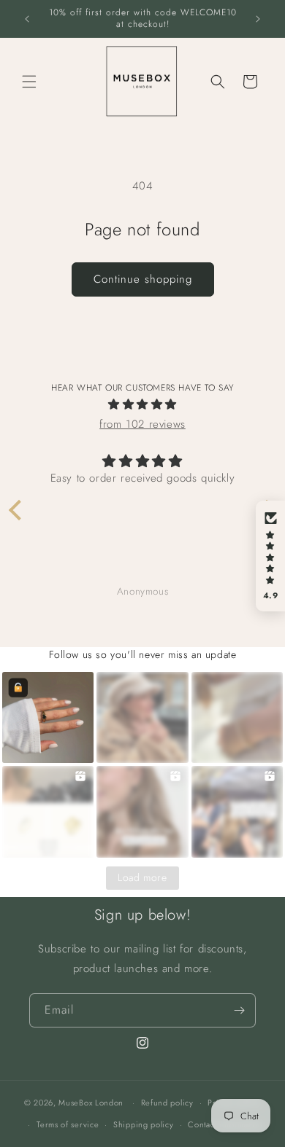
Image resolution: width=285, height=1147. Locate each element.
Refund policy (167, 1102)
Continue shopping (143, 279)
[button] (29, 82)
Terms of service (68, 1124)
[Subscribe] (239, 1010)
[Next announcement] (258, 19)
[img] (143, 404)
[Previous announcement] (27, 19)
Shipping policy (143, 1124)
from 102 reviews (142, 424)
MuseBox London (90, 1102)
